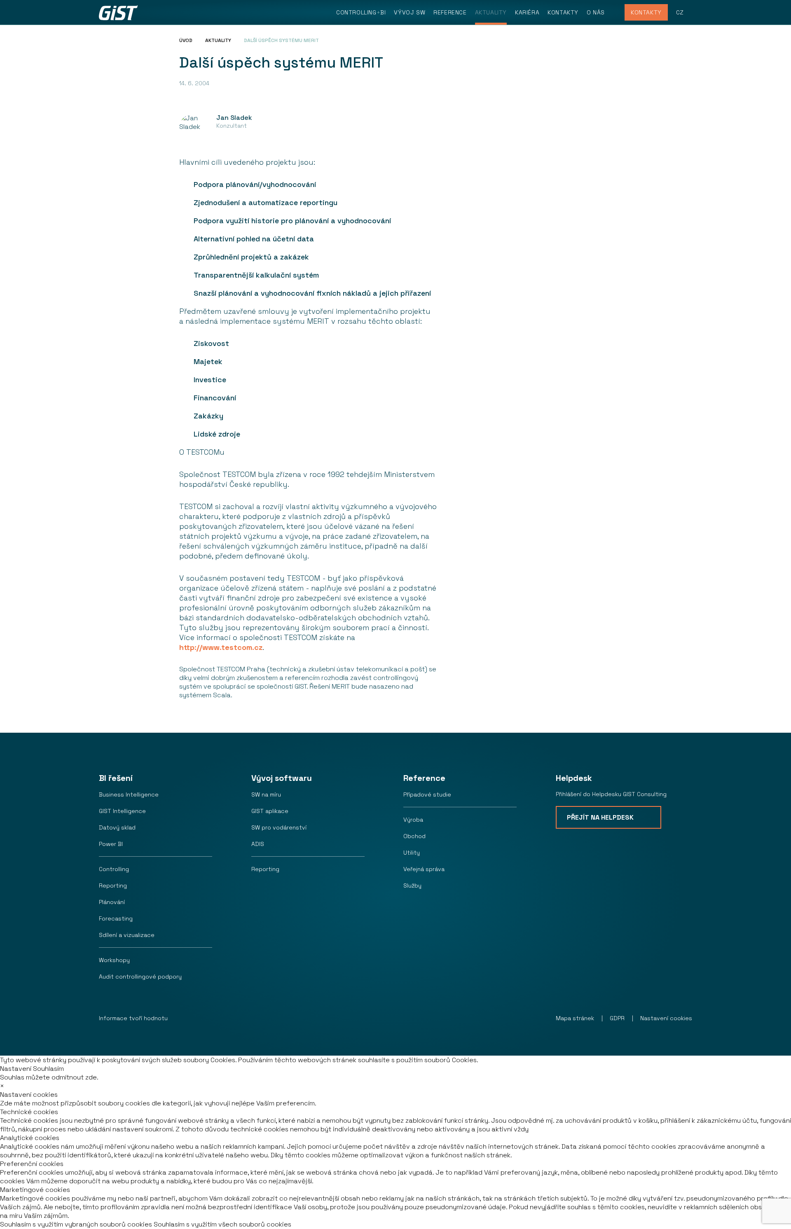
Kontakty (563, 12)
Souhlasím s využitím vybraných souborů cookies (76, 1224)
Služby (412, 885)
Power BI (111, 844)
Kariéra (527, 12)
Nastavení (15, 1068)
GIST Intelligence (122, 811)
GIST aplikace (269, 811)
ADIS (257, 844)
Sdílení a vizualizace (126, 935)
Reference (449, 12)
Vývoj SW (409, 12)
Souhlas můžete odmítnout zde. (49, 1077)
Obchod (414, 836)
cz (680, 12)
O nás (596, 12)
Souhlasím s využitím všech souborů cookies (222, 1224)
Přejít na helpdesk (600, 817)
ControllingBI (361, 12)
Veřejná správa (424, 869)
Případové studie (427, 794)
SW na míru (266, 794)
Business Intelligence (129, 794)
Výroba (413, 819)
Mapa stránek (575, 1018)
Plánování (112, 902)
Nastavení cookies (666, 1018)
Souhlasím (48, 1068)
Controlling (114, 869)
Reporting (113, 885)
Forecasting (116, 918)
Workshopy (114, 960)
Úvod (185, 40)
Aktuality (491, 12)
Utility (411, 852)
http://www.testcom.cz (220, 647)
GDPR (617, 1018)
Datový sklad (117, 827)
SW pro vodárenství (279, 827)
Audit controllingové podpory (140, 976)
